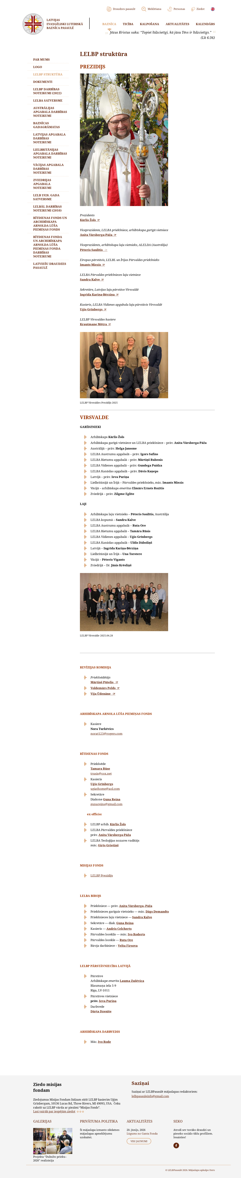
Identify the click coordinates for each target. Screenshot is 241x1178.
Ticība (128, 24)
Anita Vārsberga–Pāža (135, 906)
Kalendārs (205, 24)
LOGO (37, 67)
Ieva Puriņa (107, 1001)
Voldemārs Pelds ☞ (105, 688)
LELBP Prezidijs (102, 875)
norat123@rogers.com (106, 734)
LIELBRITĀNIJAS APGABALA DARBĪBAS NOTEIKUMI (50, 153)
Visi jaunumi (139, 1141)
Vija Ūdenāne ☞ (103, 694)
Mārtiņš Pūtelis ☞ (104, 682)
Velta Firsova (128, 946)
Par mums (41, 59)
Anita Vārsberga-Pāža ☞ (98, 235)
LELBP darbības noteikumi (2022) (47, 91)
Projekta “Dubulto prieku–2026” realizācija (50, 1158)
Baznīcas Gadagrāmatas (46, 125)
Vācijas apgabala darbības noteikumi (48, 169)
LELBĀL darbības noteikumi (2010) (47, 208)
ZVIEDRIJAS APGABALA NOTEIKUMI (42, 184)
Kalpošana (149, 24)
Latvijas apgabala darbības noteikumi (49, 138)
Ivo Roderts (136, 934)
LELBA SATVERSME (47, 100)
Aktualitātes (177, 24)
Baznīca (109, 24)
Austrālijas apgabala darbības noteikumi (50, 112)
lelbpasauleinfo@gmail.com (150, 1096)
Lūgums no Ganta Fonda (142, 1133)
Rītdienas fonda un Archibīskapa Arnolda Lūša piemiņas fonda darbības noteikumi (47, 246)
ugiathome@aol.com (105, 789)
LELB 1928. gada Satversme (46, 197)
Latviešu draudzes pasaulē (49, 266)
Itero (212, 1170)
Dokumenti (42, 82)
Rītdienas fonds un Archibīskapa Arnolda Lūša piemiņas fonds (50, 223)
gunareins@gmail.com (106, 804)
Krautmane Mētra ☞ (95, 324)
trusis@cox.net (101, 773)
